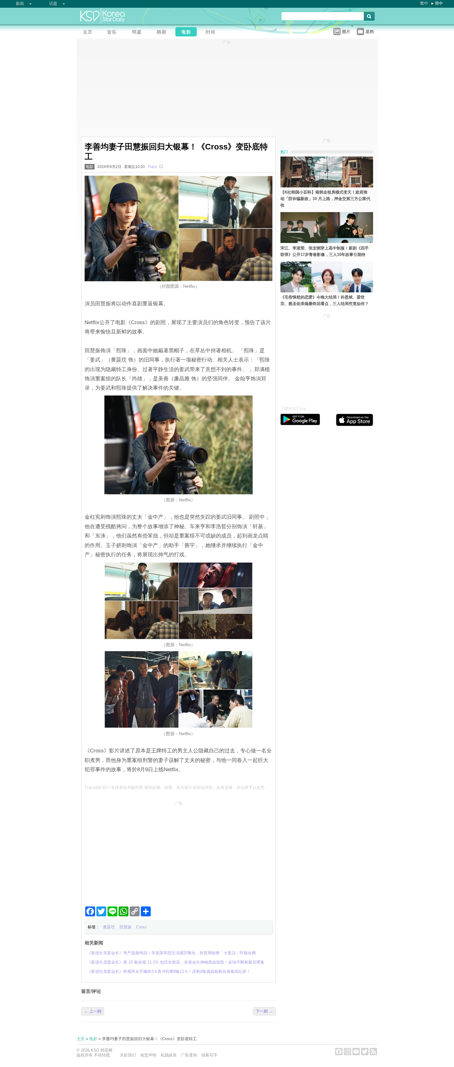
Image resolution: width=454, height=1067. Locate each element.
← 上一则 (92, 1011)
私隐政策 (169, 1055)
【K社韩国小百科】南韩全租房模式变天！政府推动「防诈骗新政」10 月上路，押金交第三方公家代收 (325, 198)
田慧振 (126, 927)
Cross (141, 927)
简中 (439, 3)
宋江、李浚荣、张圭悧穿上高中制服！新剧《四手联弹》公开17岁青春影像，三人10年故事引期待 (324, 251)
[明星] (138, 32)
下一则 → (264, 1011)
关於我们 (128, 1055)
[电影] (187, 32)
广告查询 (189, 1055)
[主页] (89, 32)
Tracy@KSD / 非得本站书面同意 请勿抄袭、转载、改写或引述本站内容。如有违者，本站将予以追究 (175, 787)
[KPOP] (113, 32)
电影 (89, 167)
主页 (81, 1038)
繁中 (424, 3)
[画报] (212, 32)
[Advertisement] (178, 851)
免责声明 (148, 1055)
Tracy (152, 167)
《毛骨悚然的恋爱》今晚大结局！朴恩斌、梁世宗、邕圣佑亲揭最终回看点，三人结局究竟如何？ (324, 300)
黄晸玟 (109, 927)
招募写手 (209, 1055)
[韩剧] (163, 32)
